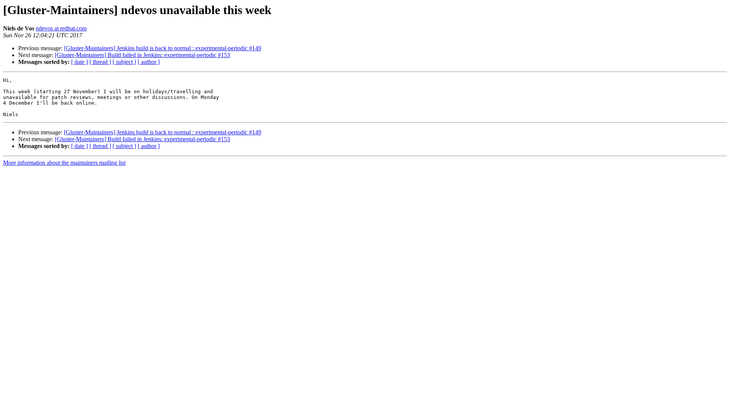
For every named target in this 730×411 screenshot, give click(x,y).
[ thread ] (100, 62)
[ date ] (79, 62)
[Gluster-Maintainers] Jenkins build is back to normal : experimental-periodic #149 (162, 48)
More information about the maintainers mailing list (64, 162)
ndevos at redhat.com (61, 28)
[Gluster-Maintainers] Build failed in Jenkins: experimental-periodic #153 (142, 55)
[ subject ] (124, 62)
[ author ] (149, 62)
